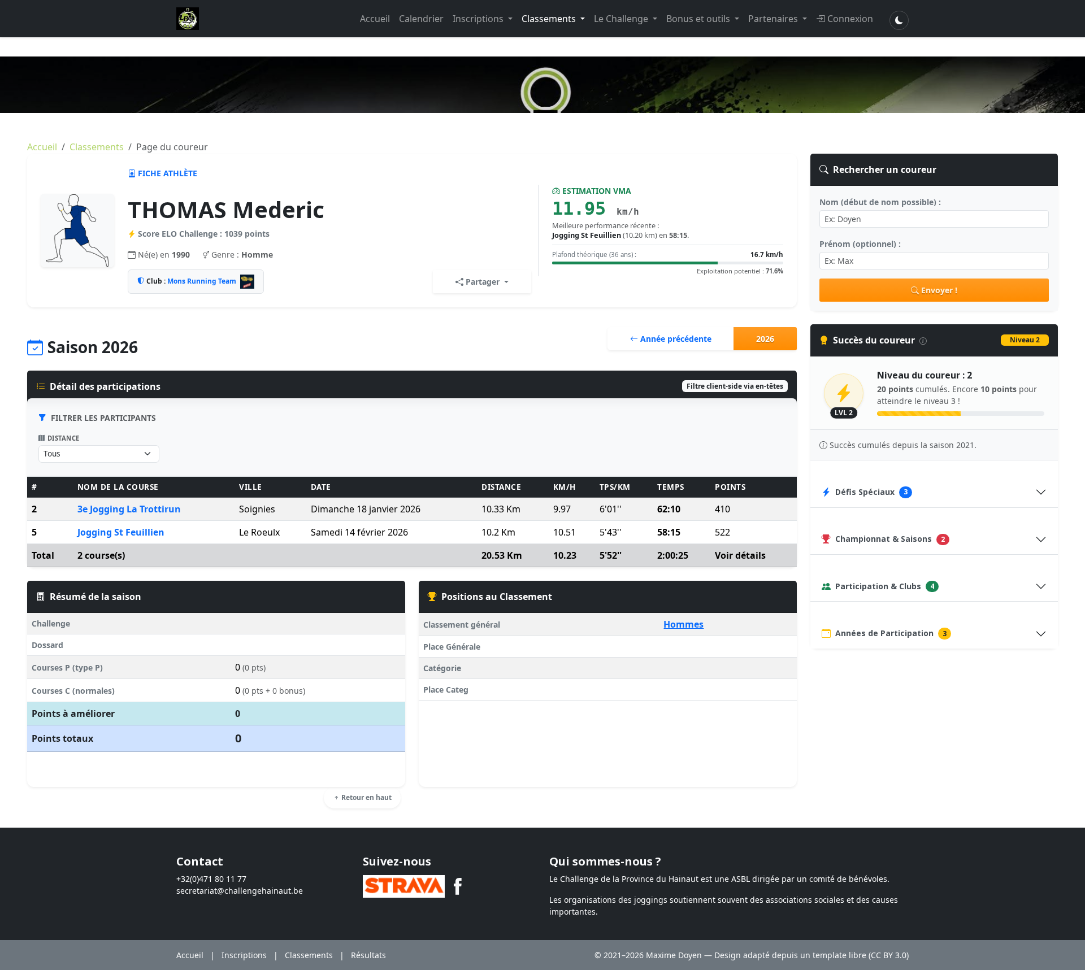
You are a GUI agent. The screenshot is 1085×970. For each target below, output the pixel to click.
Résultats (368, 955)
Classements (550, 18)
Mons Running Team (201, 281)
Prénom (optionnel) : (860, 243)
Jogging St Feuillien (120, 532)
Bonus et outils (699, 18)
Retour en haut (366, 797)
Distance (63, 438)
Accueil (375, 18)
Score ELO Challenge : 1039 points (204, 233)
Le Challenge (622, 18)
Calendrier (421, 18)
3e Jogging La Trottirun (129, 509)
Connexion (850, 18)
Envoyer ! (939, 290)
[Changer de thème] (899, 20)
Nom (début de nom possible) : (880, 202)
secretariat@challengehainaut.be (239, 890)
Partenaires (774, 18)
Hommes (683, 624)
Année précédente (674, 338)
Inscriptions (479, 18)
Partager (483, 281)
